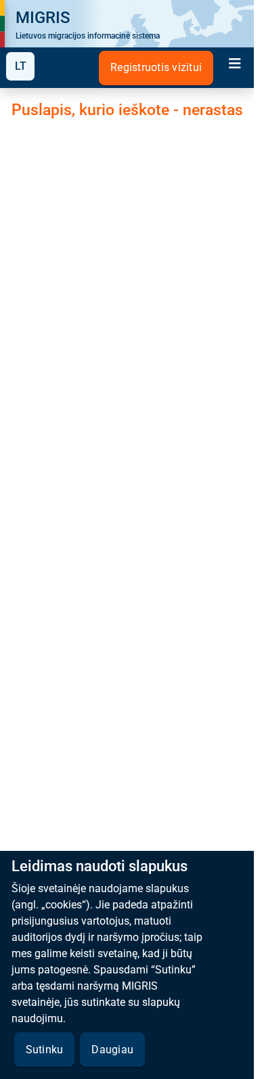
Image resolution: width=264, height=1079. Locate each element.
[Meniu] (234, 65)
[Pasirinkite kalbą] (20, 66)
